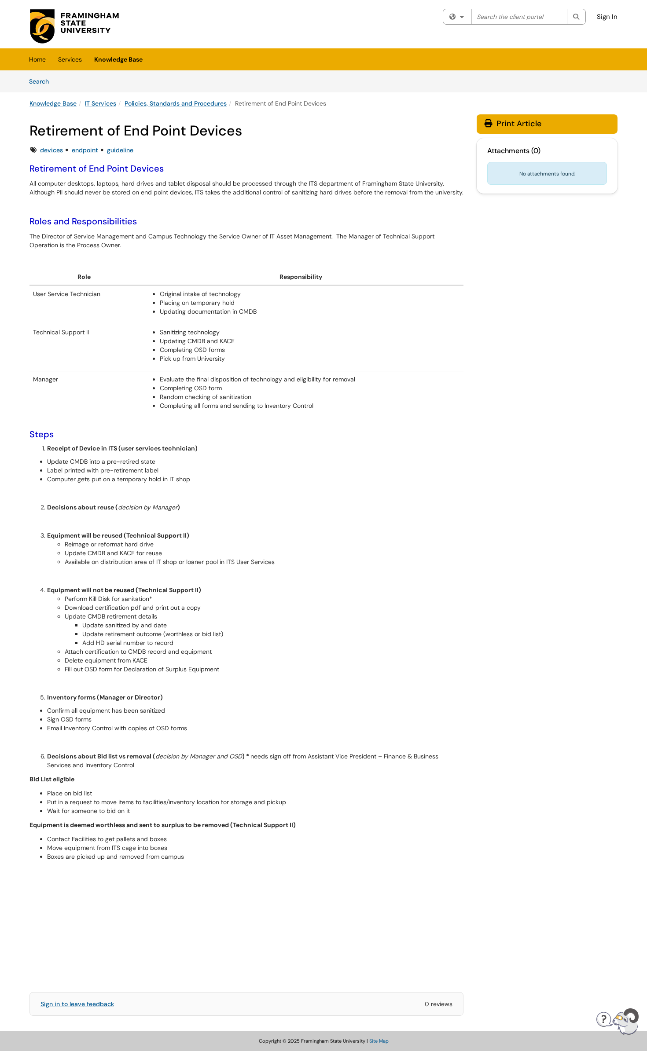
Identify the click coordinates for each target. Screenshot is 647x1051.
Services (70, 59)
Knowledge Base (118, 59)
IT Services (100, 103)
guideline (120, 150)
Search (42, 81)
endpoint (85, 150)
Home (37, 59)
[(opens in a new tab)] (74, 26)
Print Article (517, 123)
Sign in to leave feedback (77, 1004)
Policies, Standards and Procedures (176, 103)
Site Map (379, 1041)
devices (51, 150)
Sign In (607, 16)
